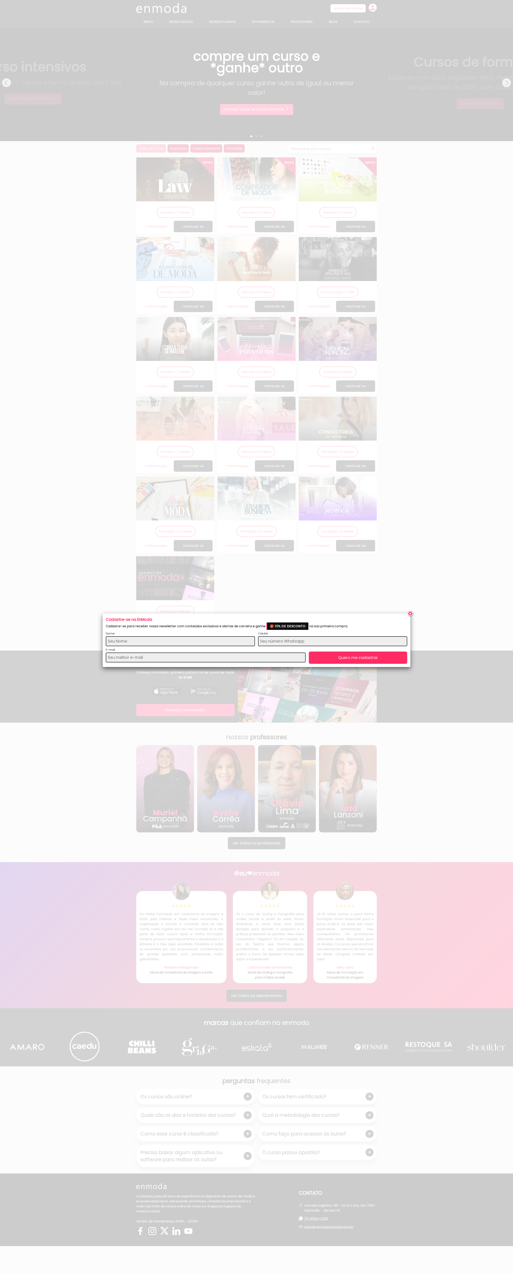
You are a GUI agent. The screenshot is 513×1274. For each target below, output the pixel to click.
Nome (110, 633)
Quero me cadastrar (358, 657)
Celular (263, 633)
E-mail (110, 650)
